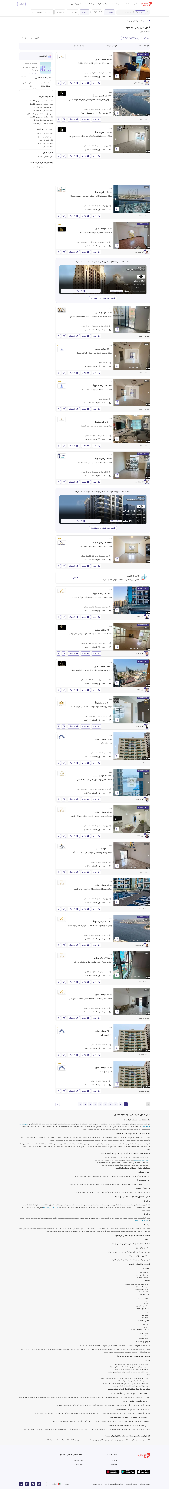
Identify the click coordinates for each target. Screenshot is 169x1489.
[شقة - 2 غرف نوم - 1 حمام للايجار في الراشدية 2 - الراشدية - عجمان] (103, 749)
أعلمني (75, 577)
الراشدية (141, 12)
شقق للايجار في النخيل (46, 146)
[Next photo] (148, 66)
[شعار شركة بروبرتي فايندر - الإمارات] (146, 4)
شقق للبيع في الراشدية (45, 156)
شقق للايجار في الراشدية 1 (51, 1207)
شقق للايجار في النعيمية (45, 133)
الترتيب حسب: (34, 37)
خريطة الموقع (97, 1484)
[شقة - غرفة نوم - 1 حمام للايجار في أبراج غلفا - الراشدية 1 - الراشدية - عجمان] (103, 968)
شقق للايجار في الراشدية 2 (141, 1220)
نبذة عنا (114, 1460)
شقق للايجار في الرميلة (45, 143)
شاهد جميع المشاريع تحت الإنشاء (103, 298)
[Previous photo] (115, 66)
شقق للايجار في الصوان (45, 140)
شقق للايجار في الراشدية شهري (42, 110)
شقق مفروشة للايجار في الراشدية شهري (40, 113)
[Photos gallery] (131, 66)
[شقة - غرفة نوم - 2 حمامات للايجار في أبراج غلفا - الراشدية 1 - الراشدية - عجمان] (103, 69)
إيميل (84, 82)
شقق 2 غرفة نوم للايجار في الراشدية (41, 100)
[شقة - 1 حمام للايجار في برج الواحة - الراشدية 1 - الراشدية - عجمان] (103, 106)
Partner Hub (78, 1460)
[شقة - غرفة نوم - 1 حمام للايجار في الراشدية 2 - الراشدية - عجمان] (103, 858)
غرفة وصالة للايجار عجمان (141, 1160)
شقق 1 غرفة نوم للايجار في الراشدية (41, 104)
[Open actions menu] (59, 83)
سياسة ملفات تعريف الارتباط (114, 1484)
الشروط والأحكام (145, 1484)
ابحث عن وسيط (89, 3)
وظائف (114, 1464)
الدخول (21, 4)
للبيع (135, 3)
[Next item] (22, 77)
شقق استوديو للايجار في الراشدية (42, 120)
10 (80, 1104)
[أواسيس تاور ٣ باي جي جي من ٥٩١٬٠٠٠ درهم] (102, 509)
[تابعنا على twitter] (27, 1484)
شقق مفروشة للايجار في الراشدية (42, 107)
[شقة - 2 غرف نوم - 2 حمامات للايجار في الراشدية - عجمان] (103, 395)
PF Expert (79, 1464)
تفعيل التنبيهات (129, 37)
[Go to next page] (58, 1104)
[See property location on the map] (117, 76)
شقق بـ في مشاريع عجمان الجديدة (42, 166)
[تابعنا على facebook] (33, 1484)
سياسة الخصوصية (131, 1484)
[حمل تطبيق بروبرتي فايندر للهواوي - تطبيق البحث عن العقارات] (113, 1472)
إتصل (95, 82)
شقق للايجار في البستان (45, 136)
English (66, 1484)
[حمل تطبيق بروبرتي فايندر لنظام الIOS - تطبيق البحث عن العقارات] (143, 1472)
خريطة (143, 37)
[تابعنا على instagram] (39, 1484)
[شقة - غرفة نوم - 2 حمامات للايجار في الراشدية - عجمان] (103, 359)
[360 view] (144, 758)
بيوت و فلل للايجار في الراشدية (43, 123)
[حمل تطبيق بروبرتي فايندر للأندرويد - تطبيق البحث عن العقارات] (128, 1472)
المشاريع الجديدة (117, 3)
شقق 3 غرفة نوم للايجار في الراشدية (41, 117)
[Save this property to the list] (64, 83)
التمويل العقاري (76, 3)
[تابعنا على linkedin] (21, 1484)
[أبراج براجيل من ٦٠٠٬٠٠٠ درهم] (102, 279)
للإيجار (128, 3)
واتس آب (72, 82)
